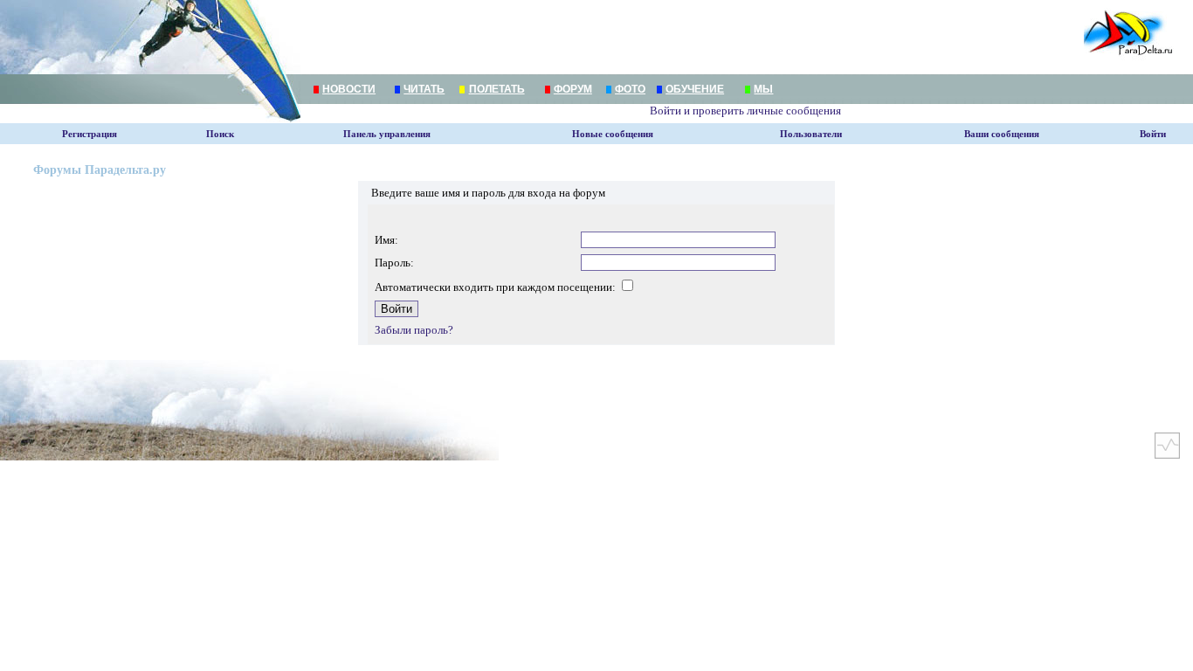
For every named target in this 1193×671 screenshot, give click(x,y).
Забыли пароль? (414, 329)
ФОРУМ (573, 89)
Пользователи (811, 134)
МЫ (763, 89)
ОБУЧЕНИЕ (694, 89)
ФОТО (630, 89)
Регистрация (89, 134)
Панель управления (387, 134)
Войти (1153, 134)
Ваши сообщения (1001, 134)
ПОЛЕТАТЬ (497, 89)
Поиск (220, 134)
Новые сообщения (612, 134)
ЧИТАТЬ (424, 89)
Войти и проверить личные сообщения (745, 110)
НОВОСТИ (349, 89)
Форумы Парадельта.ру (99, 169)
